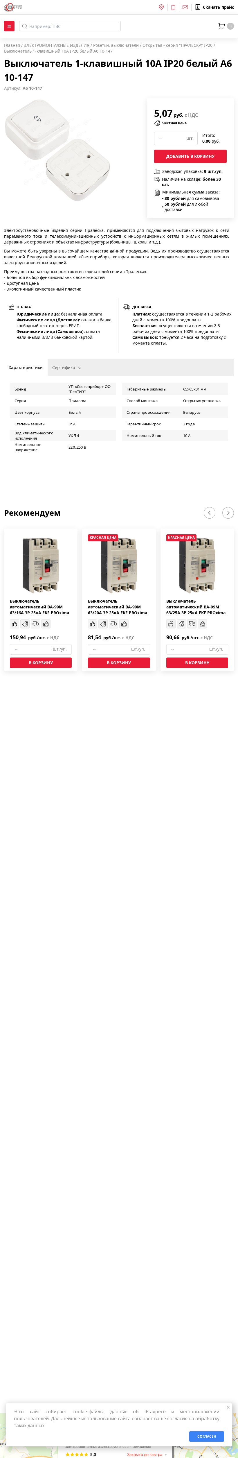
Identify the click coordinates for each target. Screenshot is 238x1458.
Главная (12, 45)
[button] (209, 513)
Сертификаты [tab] (66, 367)
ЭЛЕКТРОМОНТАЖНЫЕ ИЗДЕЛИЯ (56, 45)
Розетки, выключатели (116, 45)
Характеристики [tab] (26, 367)
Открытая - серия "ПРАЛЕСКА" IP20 (177, 45)
